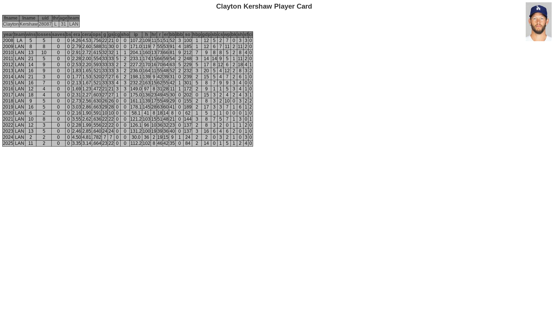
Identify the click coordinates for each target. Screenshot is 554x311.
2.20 (86, 64)
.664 (96, 143)
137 (188, 125)
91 (172, 46)
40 (172, 131)
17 (206, 64)
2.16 (76, 113)
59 (166, 58)
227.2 (136, 64)
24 (104, 131)
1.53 (86, 76)
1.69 (76, 88)
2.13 (76, 82)
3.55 (76, 119)
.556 (96, 125)
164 (146, 70)
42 (159, 76)
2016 (8, 88)
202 (188, 94)
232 (188, 70)
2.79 (76, 46)
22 (104, 40)
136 (146, 94)
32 (104, 52)
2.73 (76, 100)
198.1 (136, 76)
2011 (8, 58)
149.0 (136, 88)
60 (166, 107)
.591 (96, 113)
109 (146, 40)
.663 (96, 107)
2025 (8, 143)
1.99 (86, 125)
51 (159, 40)
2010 (8, 52)
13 (30, 52)
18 (240, 64)
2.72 (86, 52)
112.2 (136, 143)
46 (159, 143)
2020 (8, 113)
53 (166, 46)
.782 (96, 137)
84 (187, 143)
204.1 (136, 52)
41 (172, 107)
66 (166, 52)
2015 (8, 82)
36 (159, 125)
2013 (8, 70)
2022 (8, 125)
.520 (96, 76)
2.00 (86, 58)
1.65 (86, 70)
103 (146, 119)
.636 (96, 119)
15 (153, 58)
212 (188, 52)
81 (172, 52)
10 (43, 52)
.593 (96, 64)
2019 (8, 107)
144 (188, 119)
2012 (8, 64)
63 (172, 64)
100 (188, 40)
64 (166, 64)
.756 (96, 40)
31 (104, 46)
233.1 (136, 58)
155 (188, 100)
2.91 (76, 52)
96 (146, 125)
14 (206, 58)
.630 (96, 100)
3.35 (76, 143)
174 (146, 58)
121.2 (136, 119)
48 (166, 70)
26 (104, 100)
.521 (96, 70)
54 (172, 58)
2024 (8, 137)
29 (172, 100)
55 (159, 46)
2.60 (86, 46)
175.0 (136, 94)
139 (146, 76)
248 (188, 58)
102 (146, 143)
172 (188, 88)
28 (166, 88)
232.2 (136, 82)
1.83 (76, 70)
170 (146, 64)
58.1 (136, 113)
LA (20, 40)
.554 (96, 58)
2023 (8, 131)
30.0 (136, 137)
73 (159, 52)
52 (172, 40)
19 (153, 131)
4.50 (76, 137)
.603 (96, 94)
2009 (8, 46)
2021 (8, 119)
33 (104, 58)
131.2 (136, 131)
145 (146, 107)
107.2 (136, 40)
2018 (8, 100)
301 (188, 82)
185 (188, 46)
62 (159, 82)
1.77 (76, 76)
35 (172, 143)
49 (159, 94)
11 (153, 40)
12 (206, 40)
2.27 (86, 94)
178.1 (136, 107)
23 (153, 94)
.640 (96, 131)
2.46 (76, 131)
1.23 (86, 88)
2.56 (86, 100)
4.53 (86, 40)
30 (111, 46)
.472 (96, 88)
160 (146, 52)
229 (188, 64)
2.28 (76, 58)
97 (146, 88)
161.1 (136, 100)
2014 (8, 76)
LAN (19, 46)
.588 (96, 46)
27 (104, 76)
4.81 (86, 137)
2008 (8, 40)
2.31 (76, 94)
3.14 (86, 143)
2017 (8, 94)
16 (153, 64)
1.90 (86, 113)
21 (111, 40)
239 (188, 76)
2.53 (76, 64)
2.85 (86, 131)
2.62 (86, 119)
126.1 (136, 125)
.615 (96, 52)
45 (166, 94)
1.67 (86, 82)
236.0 (136, 70)
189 (188, 107)
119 (146, 46)
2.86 (86, 107)
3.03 (76, 107)
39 (166, 76)
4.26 (76, 40)
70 (159, 64)
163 (146, 82)
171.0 (136, 46)
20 (206, 70)
